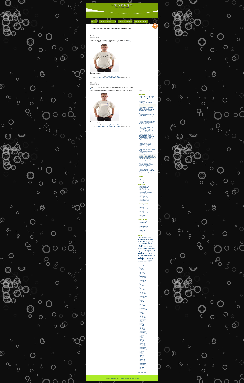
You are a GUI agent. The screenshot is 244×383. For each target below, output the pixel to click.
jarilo (144, 241)
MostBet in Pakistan (144, 103)
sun (154, 259)
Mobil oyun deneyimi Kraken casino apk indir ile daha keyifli (147, 123)
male (115, 76)
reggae (140, 251)
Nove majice (116, 77)
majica (141, 245)
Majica (100, 77)
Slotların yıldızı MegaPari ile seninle (147, 121)
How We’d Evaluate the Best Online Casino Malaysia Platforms (147, 142)
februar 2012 (142, 369)
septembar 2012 (143, 365)
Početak (94, 21)
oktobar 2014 (142, 332)
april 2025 (142, 284)
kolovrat (150, 241)
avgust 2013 (142, 351)
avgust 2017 (142, 297)
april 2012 (142, 367)
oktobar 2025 (142, 279)
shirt (146, 253)
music (140, 248)
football (149, 237)
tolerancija (120, 125)
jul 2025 (141, 283)
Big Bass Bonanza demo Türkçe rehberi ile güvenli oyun (146, 173)
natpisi (145, 248)
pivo (152, 248)
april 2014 (142, 340)
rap (155, 248)
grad (146, 239)
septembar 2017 (143, 296)
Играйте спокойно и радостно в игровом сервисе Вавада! (146, 167)
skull (151, 253)
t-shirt (143, 261)
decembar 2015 (143, 317)
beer (143, 237)
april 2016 (142, 313)
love (150, 243)
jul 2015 (141, 321)
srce (146, 259)
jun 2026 (141, 268)
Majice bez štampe (141, 21)
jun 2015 (141, 323)
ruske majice (142, 210)
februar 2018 (142, 292)
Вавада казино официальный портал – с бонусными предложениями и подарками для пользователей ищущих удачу (146, 109)
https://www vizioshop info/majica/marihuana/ (144, 189)
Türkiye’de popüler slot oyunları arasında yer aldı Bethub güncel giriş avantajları (147, 146)
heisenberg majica (144, 233)
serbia (141, 253)
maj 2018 (142, 291)
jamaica (140, 241)
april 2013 (142, 356)
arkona (140, 237)
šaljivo (115, 125)
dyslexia (111, 125)
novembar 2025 (143, 277)
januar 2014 (142, 344)
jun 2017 (141, 300)
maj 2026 (142, 269)
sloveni (143, 256)
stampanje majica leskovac (145, 197)
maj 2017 (142, 301)
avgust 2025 (142, 281)
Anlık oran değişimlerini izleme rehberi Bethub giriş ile (146, 152)
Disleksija (93, 83)
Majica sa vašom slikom (108, 21)
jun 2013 (141, 353)
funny (140, 239)
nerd (118, 76)
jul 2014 (141, 336)
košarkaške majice (144, 227)
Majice (104, 77)
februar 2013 (142, 359)
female (108, 76)
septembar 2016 (143, 309)
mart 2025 (142, 285)
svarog (139, 261)
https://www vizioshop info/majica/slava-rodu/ (144, 187)
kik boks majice (143, 215)
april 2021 (142, 288)
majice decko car (143, 196)
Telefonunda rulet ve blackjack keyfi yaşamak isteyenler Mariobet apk (147, 98)
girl (144, 239)
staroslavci (142, 195)
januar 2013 (142, 360)
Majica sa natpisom (125, 21)
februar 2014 (142, 343)
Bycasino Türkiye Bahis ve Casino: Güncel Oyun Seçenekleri (147, 165)
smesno (149, 256)
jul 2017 (141, 299)
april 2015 (142, 325)
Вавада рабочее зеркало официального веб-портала (145, 144)
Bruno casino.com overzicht (146, 102)
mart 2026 (142, 272)
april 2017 (142, 303)
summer (150, 259)
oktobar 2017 (142, 295)
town (146, 261)
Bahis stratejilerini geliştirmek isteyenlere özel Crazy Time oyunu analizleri (146, 138)
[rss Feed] (155, 26)
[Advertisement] (122, 12)
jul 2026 (141, 267)
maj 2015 (142, 324)
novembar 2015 (143, 319)
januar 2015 (142, 329)
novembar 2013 (143, 347)
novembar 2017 (143, 293)
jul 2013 (141, 352)
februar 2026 (142, 273)
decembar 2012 (143, 361)
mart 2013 (142, 357)
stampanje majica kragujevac (146, 192)
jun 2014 (141, 337)
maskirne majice (143, 206)
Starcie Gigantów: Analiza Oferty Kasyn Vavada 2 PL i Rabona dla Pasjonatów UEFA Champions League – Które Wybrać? (147, 131)
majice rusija (142, 214)
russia (152, 251)
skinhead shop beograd (145, 193)
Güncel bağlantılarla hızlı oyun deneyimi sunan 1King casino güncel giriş (147, 170)
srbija (141, 258)
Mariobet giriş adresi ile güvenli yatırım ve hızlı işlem (146, 160)
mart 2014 (142, 341)
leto (139, 243)
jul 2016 (141, 311)
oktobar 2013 (142, 348)
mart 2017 (142, 304)
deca (146, 237)
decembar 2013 (143, 345)
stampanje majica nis (144, 200)
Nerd (92, 36)
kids (147, 241)
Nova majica (109, 77)
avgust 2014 (142, 335)
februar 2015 (142, 328)
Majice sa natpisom (142, 372)
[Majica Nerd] (104, 72)
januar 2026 (142, 275)
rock (143, 251)
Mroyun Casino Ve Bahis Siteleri (147, 96)
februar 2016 (142, 316)
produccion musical (124, 378)
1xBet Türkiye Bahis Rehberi (146, 154)
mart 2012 (142, 368)
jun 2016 (141, 312)
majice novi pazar (143, 225)
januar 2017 (142, 305)
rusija (147, 251)
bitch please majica (144, 226)
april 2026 (142, 271)
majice (147, 246)
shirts (149, 253)
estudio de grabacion (134, 378)
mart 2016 (142, 315)
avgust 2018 (142, 289)
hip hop (153, 239)
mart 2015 (142, 327)
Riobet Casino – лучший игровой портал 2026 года (146, 125)
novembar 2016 (143, 307)
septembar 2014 (143, 333)
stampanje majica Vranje (145, 199)
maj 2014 (142, 339)
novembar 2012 (143, 363)
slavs (139, 256)
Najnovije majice (122, 5)
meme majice (142, 207)
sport (153, 256)
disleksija (105, 125)
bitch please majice (144, 221)
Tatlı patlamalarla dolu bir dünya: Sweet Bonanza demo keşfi (146, 163)
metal (150, 246)
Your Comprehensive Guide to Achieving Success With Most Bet (146, 105)
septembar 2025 (143, 280)
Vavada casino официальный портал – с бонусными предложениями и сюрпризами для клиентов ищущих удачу (147, 118)
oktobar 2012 (142, 364)
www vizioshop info (144, 191)
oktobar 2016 (142, 308)
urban (149, 261)
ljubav (142, 243)
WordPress (112, 378)
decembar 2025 (143, 276)
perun (149, 248)
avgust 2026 (142, 265)
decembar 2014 (143, 331)
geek (112, 76)
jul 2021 (141, 287)
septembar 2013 (143, 349)
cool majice (142, 211)
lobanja (146, 243)
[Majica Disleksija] (104, 120)
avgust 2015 (142, 320)
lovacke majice (143, 222)
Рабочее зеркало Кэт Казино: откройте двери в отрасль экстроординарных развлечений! (146, 135)
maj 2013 (142, 355)
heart (149, 239)
